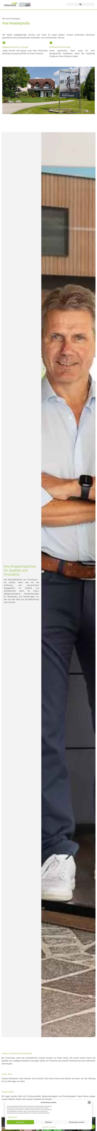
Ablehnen (48, 1122)
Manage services (12, 1117)
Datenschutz (45, 1127)
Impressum (53, 1127)
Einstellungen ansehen (76, 1122)
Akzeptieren (20, 1122)
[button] (89, 1102)
